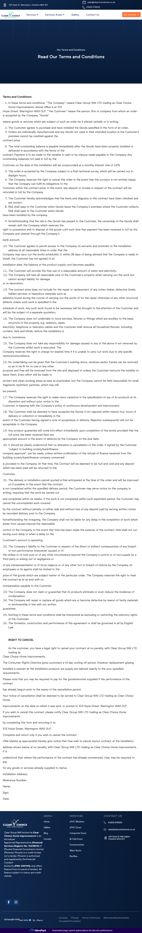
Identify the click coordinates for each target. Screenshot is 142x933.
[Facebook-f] (9, 902)
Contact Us (92, 14)
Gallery (75, 14)
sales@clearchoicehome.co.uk (101, 2)
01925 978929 (93, 7)
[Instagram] (16, 902)
